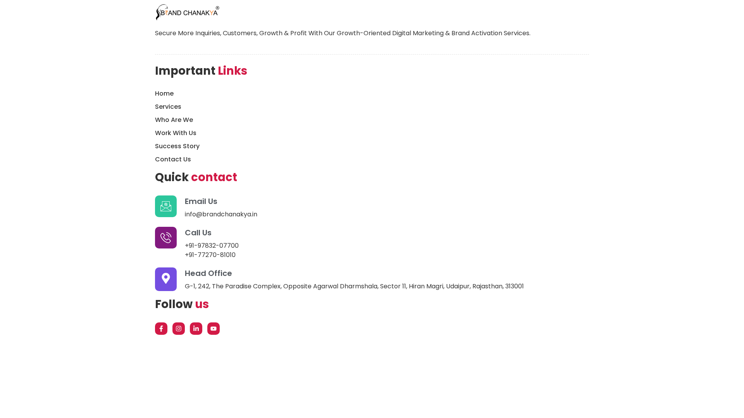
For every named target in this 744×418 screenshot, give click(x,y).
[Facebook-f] (161, 328)
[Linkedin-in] (196, 328)
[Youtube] (213, 328)
